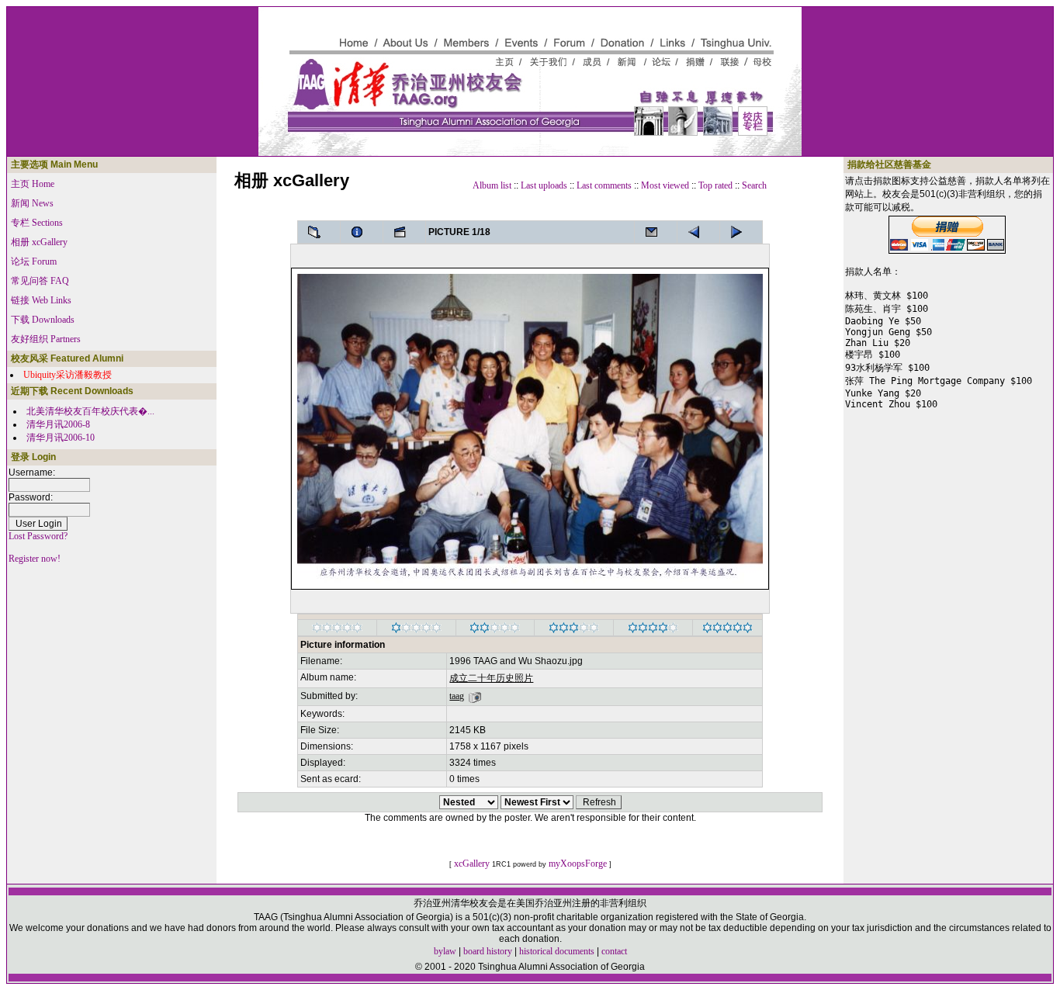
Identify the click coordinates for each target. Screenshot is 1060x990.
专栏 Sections (37, 222)
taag (456, 696)
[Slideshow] (404, 232)
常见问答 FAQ (40, 280)
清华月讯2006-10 (60, 437)
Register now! (35, 558)
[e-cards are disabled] (655, 232)
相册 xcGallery (39, 242)
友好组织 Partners (46, 339)
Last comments (604, 185)
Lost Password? (38, 536)
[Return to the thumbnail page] (319, 232)
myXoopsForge (578, 863)
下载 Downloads (42, 319)
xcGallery (472, 863)
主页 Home (32, 183)
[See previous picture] (741, 232)
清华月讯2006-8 (58, 424)
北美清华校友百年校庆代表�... (90, 411)
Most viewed (665, 185)
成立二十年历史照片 (491, 678)
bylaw (445, 951)
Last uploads (544, 185)
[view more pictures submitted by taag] (475, 696)
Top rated (715, 185)
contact (614, 951)
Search (754, 185)
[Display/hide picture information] (361, 232)
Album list (492, 185)
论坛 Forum (34, 261)
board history (487, 951)
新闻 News (32, 203)
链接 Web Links (41, 300)
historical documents (556, 951)
